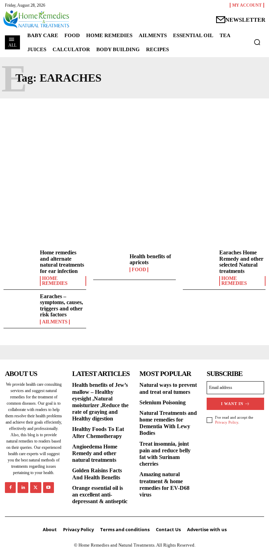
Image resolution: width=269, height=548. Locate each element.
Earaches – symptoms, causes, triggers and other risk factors (61, 305)
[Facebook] (10, 487)
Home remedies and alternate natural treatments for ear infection (62, 261)
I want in (232, 404)
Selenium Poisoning (162, 402)
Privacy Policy (226, 422)
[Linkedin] (23, 487)
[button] (257, 42)
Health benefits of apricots (150, 259)
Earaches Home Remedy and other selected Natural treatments (241, 261)
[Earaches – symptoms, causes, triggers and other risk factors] (20, 306)
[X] (35, 487)
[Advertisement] (134, 165)
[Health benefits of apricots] (109, 262)
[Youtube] (48, 487)
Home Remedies (55, 281)
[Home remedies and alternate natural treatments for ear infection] (20, 262)
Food (139, 269)
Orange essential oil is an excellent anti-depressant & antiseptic (99, 494)
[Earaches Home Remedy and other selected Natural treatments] (199, 262)
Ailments (55, 322)
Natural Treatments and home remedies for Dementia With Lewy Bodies (168, 423)
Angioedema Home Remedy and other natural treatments (94, 453)
